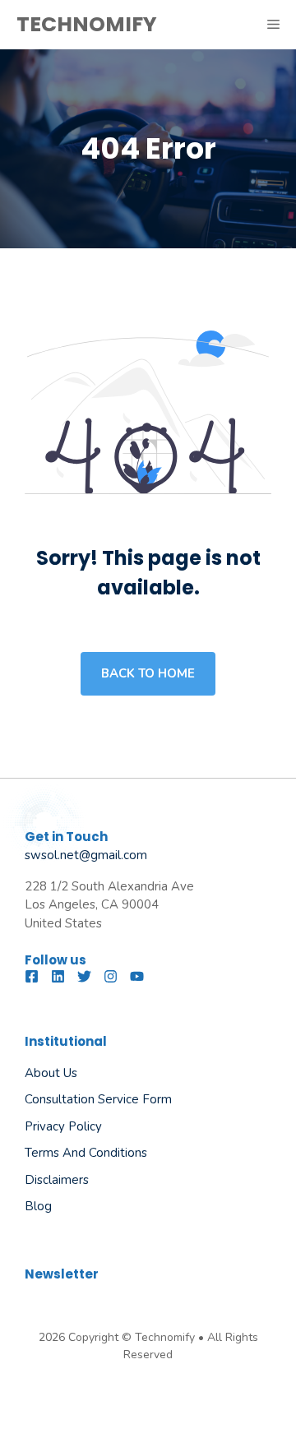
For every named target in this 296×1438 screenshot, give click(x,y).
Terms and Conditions (86, 1152)
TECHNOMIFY (86, 24)
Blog (38, 1206)
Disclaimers (57, 1180)
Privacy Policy (63, 1126)
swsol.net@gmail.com (86, 855)
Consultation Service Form (98, 1099)
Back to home (148, 673)
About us (51, 1073)
